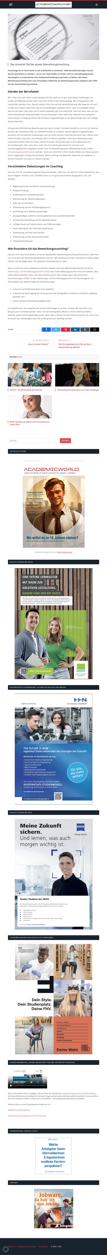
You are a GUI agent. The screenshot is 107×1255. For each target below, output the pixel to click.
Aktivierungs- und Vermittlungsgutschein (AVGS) (29, 271)
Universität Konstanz (22, 1110)
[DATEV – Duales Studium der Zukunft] (30, 374)
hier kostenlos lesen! (64, 552)
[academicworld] (53, 4)
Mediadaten (43, 1246)
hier (48, 1104)
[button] (5, 1249)
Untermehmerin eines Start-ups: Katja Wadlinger (78, 390)
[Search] (96, 5)
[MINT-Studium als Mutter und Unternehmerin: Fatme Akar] (30, 406)
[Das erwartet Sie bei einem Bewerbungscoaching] (53, 37)
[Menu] (11, 5)
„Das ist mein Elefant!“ (38, 344)
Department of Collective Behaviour (84, 1093)
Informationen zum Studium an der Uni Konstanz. (27, 1116)
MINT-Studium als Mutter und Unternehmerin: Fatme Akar (30, 423)
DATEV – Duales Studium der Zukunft (26, 390)
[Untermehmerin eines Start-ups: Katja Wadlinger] (77, 374)
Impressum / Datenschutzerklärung (21, 1246)
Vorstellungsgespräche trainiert (21, 152)
